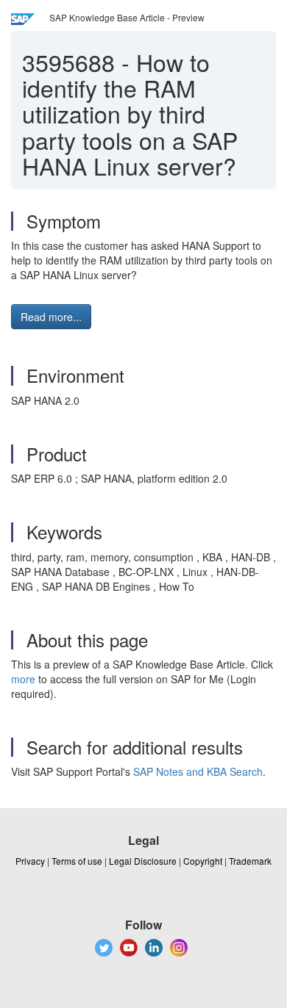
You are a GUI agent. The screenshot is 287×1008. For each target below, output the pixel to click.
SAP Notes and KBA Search (198, 771)
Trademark (250, 860)
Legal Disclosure (143, 860)
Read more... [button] (51, 316)
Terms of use (77, 860)
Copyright (202, 860)
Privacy (30, 860)
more (23, 679)
